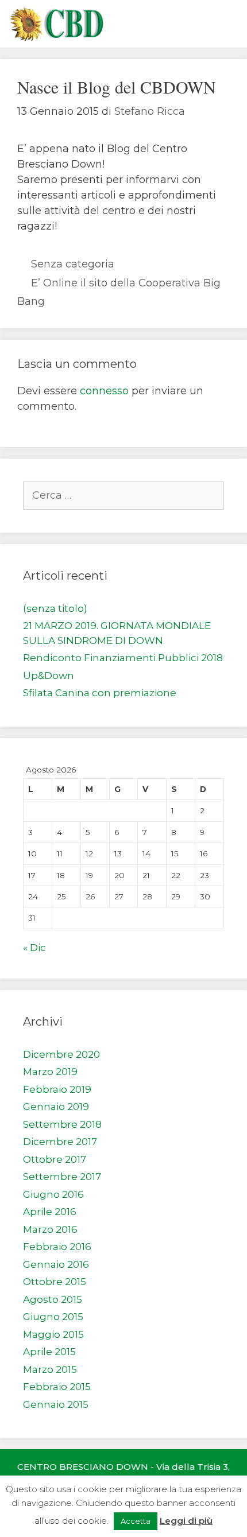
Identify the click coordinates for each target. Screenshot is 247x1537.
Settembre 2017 (62, 1176)
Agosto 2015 (52, 1299)
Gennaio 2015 (55, 1404)
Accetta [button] (135, 1521)
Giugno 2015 (53, 1316)
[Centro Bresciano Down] (56, 24)
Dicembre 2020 (61, 1054)
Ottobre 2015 (54, 1281)
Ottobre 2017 (54, 1159)
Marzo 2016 (50, 1229)
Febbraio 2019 (57, 1089)
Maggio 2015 (53, 1334)
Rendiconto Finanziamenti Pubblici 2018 (123, 657)
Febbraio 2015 (57, 1386)
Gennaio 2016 (56, 1264)
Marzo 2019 (50, 1071)
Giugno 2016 (53, 1194)
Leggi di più (186, 1520)
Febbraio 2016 (57, 1246)
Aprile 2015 (49, 1351)
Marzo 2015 (50, 1369)
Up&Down (48, 675)
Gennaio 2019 (56, 1106)
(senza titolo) (55, 608)
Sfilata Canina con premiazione (99, 692)
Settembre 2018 (62, 1124)
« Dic (34, 947)
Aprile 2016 (49, 1211)
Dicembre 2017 (60, 1141)
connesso (104, 391)
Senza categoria (72, 264)
